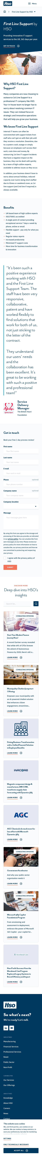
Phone (21, 480)
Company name (21, 491)
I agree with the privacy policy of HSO (21, 559)
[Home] (8, 3)
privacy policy (13, 539)
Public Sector (9, 1062)
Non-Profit (8, 1067)
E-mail (6, 469)
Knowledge (8, 1098)
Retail (6, 1057)
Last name (8, 457)
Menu (34, 3)
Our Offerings (9, 1085)
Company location (11, 502)
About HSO (8, 1103)
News (6, 1113)
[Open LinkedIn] (6, 1028)
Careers (7, 1108)
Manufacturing (10, 1041)
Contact (7, 1119)
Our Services (9, 1080)
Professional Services (12, 1052)
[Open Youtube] (11, 1028)
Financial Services (11, 1047)
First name (8, 446)
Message (7, 513)
